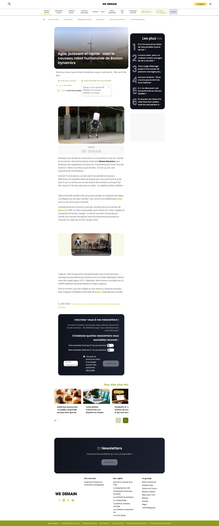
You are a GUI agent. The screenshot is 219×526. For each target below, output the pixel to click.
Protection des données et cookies (160, 523)
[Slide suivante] (125, 420)
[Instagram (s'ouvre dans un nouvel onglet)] (59, 500)
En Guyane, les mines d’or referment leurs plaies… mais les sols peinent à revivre (150, 102)
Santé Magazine (148, 508)
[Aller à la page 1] (55, 420)
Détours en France (149, 488)
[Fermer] (109, 87)
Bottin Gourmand (149, 482)
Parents (145, 501)
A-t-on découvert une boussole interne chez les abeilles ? (150, 91)
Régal (144, 504)
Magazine (148, 12)
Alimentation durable (59, 11)
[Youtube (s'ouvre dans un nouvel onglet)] (73, 500)
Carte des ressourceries (137, 19)
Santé (102, 12)
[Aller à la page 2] (56, 420)
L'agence (173, 12)
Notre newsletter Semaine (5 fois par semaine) (87, 345)
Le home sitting (119, 515)
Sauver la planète (47, 11)
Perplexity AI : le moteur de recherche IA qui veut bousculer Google (124, 410)
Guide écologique (162, 11)
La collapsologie (119, 500)
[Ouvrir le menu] (9, 4)
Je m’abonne (200, 4)
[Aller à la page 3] (58, 420)
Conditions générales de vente (70, 523)
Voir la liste (90, 370)
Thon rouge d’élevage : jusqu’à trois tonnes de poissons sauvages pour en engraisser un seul (149, 69)
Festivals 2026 (68, 19)
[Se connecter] (210, 4)
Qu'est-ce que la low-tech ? (118, 19)
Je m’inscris (109, 462)
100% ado (122, 11)
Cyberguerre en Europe (84, 19)
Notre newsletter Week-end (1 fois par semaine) (87, 350)
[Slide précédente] (118, 420)
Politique (95, 12)
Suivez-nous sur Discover (68, 81)
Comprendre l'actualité (133, 11)
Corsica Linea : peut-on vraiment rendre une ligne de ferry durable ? (150, 58)
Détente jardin (147, 485)
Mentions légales (53, 523)
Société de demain (71, 11)
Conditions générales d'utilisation (137, 523)
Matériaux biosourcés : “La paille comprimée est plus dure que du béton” (67, 410)
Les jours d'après (53, 19)
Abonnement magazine (89, 523)
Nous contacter (104, 523)
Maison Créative (148, 492)
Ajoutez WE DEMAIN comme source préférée (97, 81)
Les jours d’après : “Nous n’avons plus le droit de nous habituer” (149, 80)
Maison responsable (112, 11)
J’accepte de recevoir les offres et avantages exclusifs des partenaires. (93, 363)
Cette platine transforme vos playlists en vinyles (94, 410)
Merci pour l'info (148, 495)
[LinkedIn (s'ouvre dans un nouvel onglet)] (63, 500)
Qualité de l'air (100, 19)
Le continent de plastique (123, 497)
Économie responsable (84, 11)
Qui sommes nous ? (118, 523)
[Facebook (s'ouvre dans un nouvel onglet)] (68, 500)
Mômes (145, 498)
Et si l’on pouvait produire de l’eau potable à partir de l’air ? (150, 47)
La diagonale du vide (121, 488)
